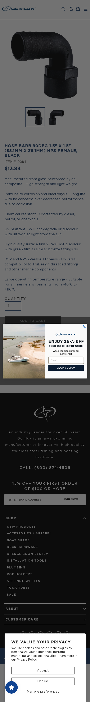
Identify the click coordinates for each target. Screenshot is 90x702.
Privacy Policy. (27, 659)
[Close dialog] (84, 326)
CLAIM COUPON (66, 368)
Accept (43, 670)
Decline (43, 681)
